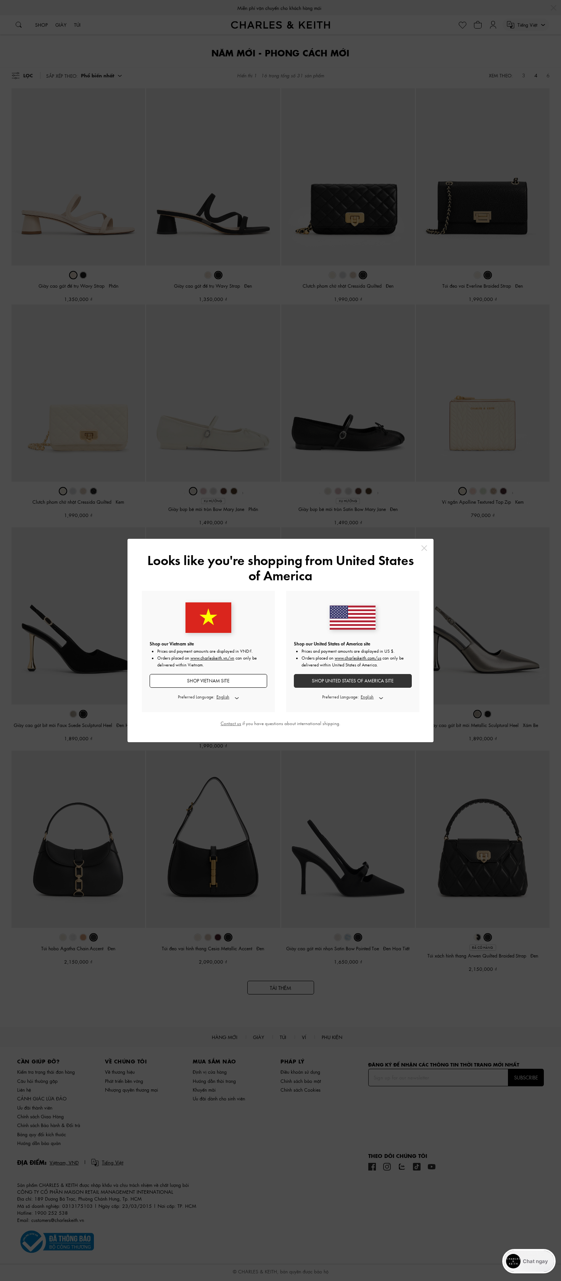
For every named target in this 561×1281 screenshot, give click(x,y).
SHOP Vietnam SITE (208, 681)
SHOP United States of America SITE (352, 681)
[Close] (424, 548)
